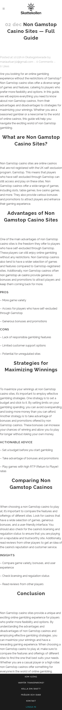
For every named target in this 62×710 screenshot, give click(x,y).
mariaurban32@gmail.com (16, 61)
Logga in (31, 707)
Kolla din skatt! (31, 689)
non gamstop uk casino (15, 275)
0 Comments (44, 61)
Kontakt (31, 701)
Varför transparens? (31, 683)
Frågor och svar (31, 695)
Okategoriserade (36, 57)
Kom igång (31, 677)
